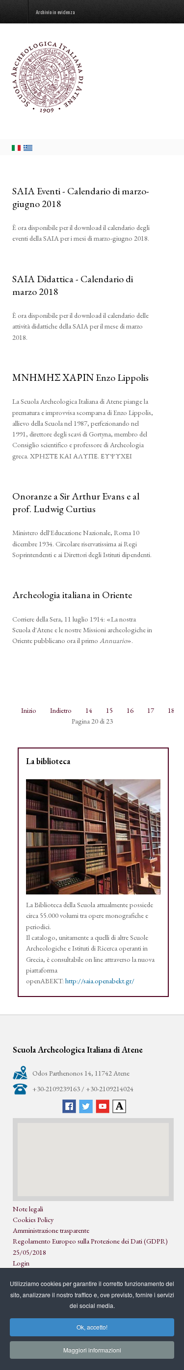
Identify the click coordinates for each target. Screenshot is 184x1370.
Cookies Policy (33, 1219)
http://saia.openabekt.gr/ (99, 980)
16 (130, 710)
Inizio (28, 710)
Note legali (28, 1208)
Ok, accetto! (92, 1327)
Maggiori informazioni (92, 1350)
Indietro (61, 710)
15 (109, 710)
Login (21, 1262)
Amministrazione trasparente (51, 1230)
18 (171, 710)
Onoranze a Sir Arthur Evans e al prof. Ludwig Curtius (75, 502)
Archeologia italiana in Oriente (72, 594)
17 (150, 710)
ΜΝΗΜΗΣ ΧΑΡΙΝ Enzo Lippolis (80, 377)
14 (88, 710)
